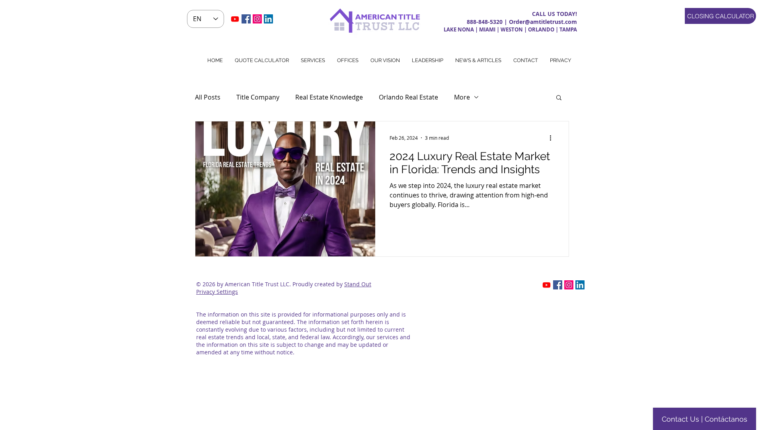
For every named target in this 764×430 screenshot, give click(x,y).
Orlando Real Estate (408, 97)
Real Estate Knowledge (329, 97)
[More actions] (553, 138)
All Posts (207, 97)
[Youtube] (235, 18)
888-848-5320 (485, 21)
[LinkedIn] (268, 18)
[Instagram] (257, 18)
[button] (560, 60)
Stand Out (357, 284)
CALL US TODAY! (554, 14)
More (462, 97)
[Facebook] (246, 18)
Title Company (257, 97)
